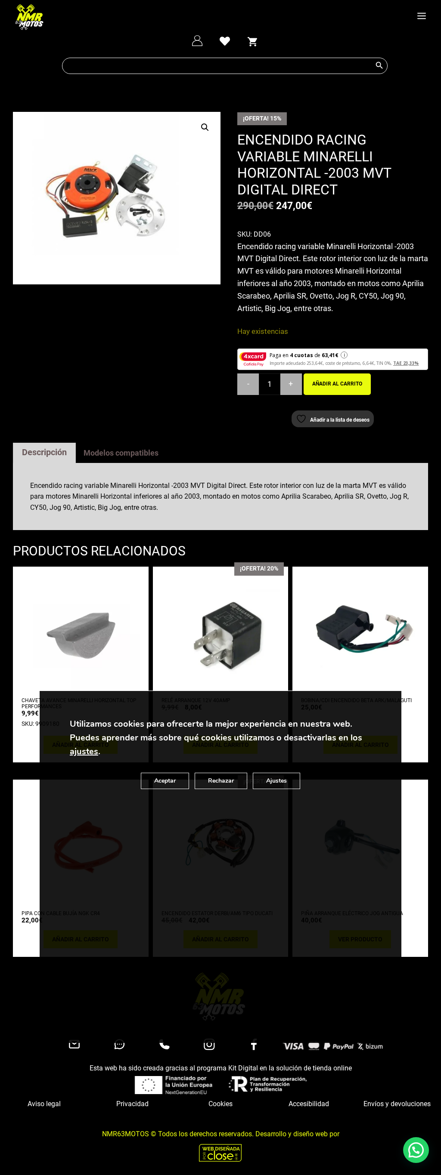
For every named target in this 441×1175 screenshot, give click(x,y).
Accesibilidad (309, 1104)
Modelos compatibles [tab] (121, 452)
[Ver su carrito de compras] (252, 40)
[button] (205, 127)
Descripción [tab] (44, 452)
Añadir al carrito (337, 384)
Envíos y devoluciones (397, 1104)
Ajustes (276, 781)
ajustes (84, 751)
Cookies (220, 1104)
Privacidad (132, 1104)
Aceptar (165, 781)
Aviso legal (44, 1104)
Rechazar (221, 781)
